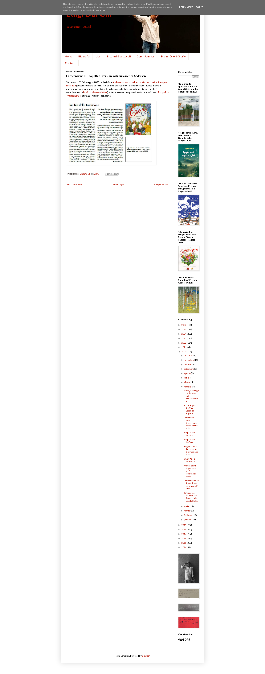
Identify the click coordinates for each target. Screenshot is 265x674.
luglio (187, 377)
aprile (187, 506)
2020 (184, 351)
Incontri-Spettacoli (119, 56)
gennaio (188, 519)
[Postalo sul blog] (109, 174)
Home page (118, 184)
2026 (184, 325)
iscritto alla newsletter (95, 92)
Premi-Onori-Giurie (173, 56)
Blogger (146, 655)
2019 (184, 525)
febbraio (188, 515)
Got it (199, 7)
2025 (184, 329)
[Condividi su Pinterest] (117, 174)
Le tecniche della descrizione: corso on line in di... (191, 422)
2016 (184, 538)
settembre (189, 368)
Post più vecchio (161, 184)
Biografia (84, 56)
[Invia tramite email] (106, 174)
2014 (184, 547)
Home (68, 56)
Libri (98, 56)
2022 (184, 342)
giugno (187, 382)
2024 (184, 333)
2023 (184, 338)
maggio (188, 386)
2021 (184, 347)
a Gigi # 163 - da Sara (190, 433)
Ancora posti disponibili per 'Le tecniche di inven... (190, 471)
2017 (184, 534)
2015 (184, 542)
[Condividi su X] (112, 174)
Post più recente (74, 184)
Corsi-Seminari (146, 56)
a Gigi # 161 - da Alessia (190, 460)
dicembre (189, 355)
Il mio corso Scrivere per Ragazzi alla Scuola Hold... (191, 496)
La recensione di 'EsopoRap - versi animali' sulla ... (191, 484)
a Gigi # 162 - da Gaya (190, 440)
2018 (184, 529)
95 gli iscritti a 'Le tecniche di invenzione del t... (191, 450)
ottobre (188, 364)
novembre (189, 359)
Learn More (186, 7)
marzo (187, 510)
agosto (187, 373)
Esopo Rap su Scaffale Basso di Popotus (190, 409)
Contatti (70, 63)
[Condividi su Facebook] (114, 174)
